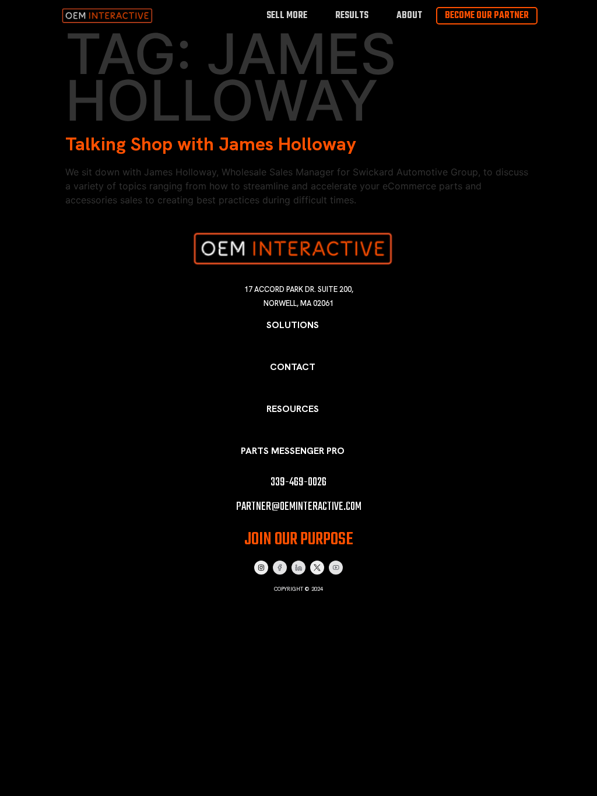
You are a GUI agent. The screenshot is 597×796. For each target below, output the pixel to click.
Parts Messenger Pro (293, 451)
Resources (292, 409)
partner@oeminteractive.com (298, 507)
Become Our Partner (487, 16)
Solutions (292, 325)
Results (351, 15)
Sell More (286, 15)
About (409, 15)
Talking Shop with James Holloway (210, 144)
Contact (292, 367)
